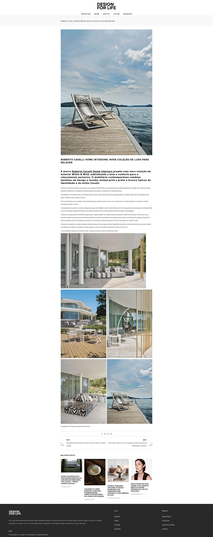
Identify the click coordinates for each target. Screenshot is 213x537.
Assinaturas (117, 524)
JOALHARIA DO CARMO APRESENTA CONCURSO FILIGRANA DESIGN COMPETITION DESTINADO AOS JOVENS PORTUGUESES (94, 492)
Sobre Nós (117, 516)
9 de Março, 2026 (66, 486)
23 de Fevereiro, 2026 (113, 498)
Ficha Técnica (165, 520)
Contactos (165, 529)
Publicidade (117, 529)
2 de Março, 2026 (89, 499)
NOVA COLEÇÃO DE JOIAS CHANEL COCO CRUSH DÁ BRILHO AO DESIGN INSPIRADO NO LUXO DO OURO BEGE (140, 487)
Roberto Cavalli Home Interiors (92, 171)
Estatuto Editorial (166, 516)
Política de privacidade (168, 524)
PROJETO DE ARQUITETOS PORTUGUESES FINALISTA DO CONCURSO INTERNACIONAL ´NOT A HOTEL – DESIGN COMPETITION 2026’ (71, 479)
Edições (116, 520)
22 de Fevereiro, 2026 (137, 494)
